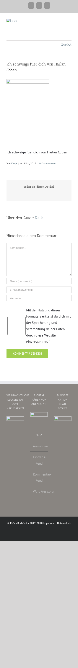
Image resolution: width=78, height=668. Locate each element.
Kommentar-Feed (39, 477)
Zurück (66, 44)
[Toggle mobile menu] (70, 19)
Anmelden (39, 446)
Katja (14, 163)
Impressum (49, 523)
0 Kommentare (47, 163)
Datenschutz (64, 523)
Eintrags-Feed (39, 460)
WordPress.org (39, 491)
